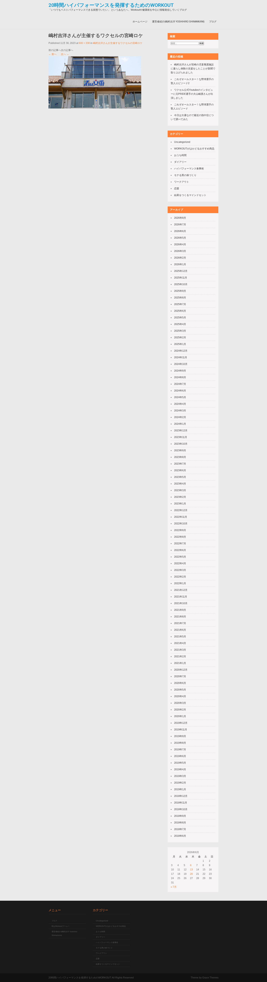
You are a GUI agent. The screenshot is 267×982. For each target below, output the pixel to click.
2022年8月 (180, 537)
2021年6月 (180, 630)
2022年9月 (180, 530)
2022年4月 (180, 563)
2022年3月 (180, 570)
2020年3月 (180, 703)
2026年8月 (180, 218)
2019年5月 (180, 762)
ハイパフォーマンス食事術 (189, 168)
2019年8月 (180, 743)
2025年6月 (180, 311)
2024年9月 (180, 370)
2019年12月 (180, 723)
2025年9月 (180, 291)
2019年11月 (180, 729)
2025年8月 (180, 297)
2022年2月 (180, 576)
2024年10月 (180, 364)
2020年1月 (180, 716)
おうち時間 (180, 155)
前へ (53, 54)
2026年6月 (180, 231)
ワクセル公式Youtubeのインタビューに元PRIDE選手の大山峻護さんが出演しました (192, 94)
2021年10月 (180, 603)
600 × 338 (84, 43)
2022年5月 (180, 556)
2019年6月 (180, 756)
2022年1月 (180, 583)
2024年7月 (180, 384)
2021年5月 (180, 636)
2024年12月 (180, 350)
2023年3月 (180, 490)
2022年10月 (180, 523)
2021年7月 (180, 623)
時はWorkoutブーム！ (61, 926)
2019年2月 (180, 782)
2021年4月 (180, 643)
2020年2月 (180, 709)
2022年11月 (180, 517)
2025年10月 (180, 284)
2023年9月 (180, 450)
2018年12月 (180, 796)
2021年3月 (180, 649)
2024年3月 (180, 410)
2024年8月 (180, 377)
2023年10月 (180, 443)
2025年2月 (180, 337)
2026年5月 (180, 237)
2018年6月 (180, 836)
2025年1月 (180, 344)
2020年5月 (180, 689)
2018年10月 (180, 809)
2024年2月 (180, 417)
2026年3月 (180, 251)
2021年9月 (180, 610)
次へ (65, 54)
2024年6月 (180, 390)
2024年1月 (180, 424)
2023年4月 (180, 483)
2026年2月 (180, 257)
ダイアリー (180, 162)
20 (191, 874)
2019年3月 (180, 776)
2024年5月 (180, 397)
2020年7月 (180, 676)
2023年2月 (180, 497)
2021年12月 (180, 590)
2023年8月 (180, 457)
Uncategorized (182, 142)
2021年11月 (180, 596)
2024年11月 (180, 357)
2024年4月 (180, 404)
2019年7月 (180, 749)
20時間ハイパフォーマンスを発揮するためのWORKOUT (111, 5)
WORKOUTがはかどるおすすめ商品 (194, 148)
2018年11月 (180, 802)
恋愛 (176, 188)
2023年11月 (180, 437)
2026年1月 (180, 264)
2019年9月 (180, 736)
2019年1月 (180, 789)
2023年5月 (180, 477)
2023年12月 (180, 430)
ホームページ (140, 21)
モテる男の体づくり (185, 175)
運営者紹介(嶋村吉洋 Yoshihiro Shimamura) (178, 21)
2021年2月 (180, 656)
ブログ (212, 21)
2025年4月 (180, 324)
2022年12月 (180, 510)
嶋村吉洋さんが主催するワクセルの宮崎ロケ (117, 43)
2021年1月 (180, 663)
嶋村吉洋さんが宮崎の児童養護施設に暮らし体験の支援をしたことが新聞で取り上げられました (193, 68)
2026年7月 (180, 224)
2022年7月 (180, 543)
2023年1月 (180, 503)
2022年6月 (180, 550)
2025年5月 (180, 317)
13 (191, 869)
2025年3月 (180, 330)
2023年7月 (180, 463)
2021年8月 (180, 616)
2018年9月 (180, 816)
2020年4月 (180, 696)
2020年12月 (180, 669)
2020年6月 (180, 683)
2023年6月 (180, 470)
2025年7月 (180, 304)
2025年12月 (180, 271)
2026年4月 (180, 244)
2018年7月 (180, 829)
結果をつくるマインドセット (190, 195)
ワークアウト (181, 182)
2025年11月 (180, 277)
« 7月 (174, 887)
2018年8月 (180, 822)
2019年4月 (180, 769)
